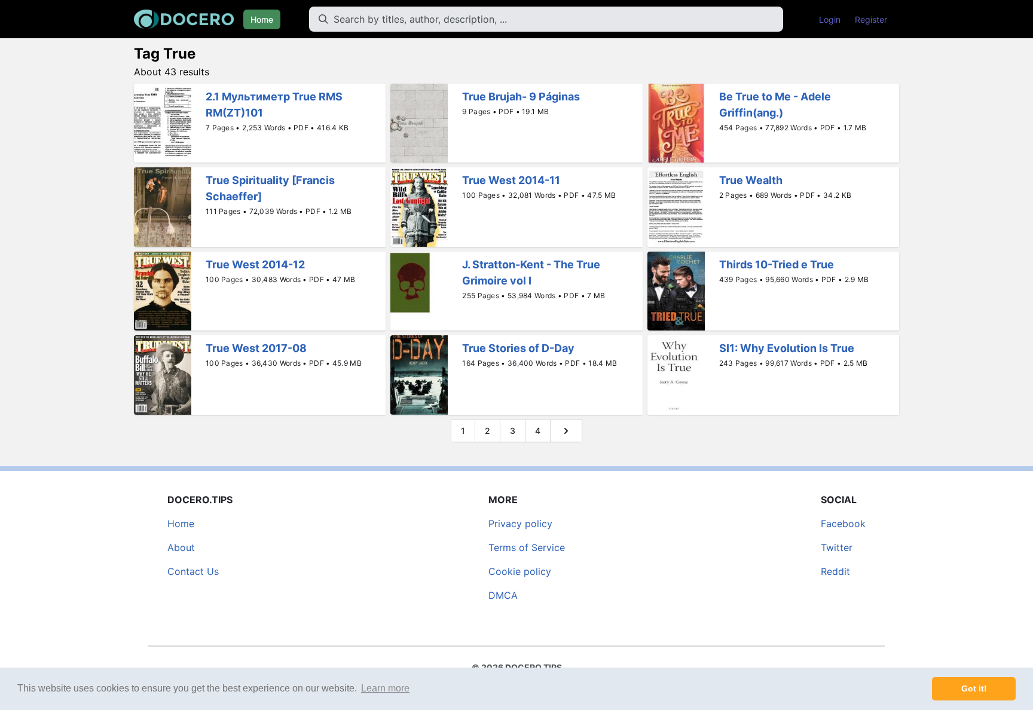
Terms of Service (526, 547)
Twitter (836, 547)
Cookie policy (519, 571)
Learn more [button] (385, 688)
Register (871, 19)
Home (261, 19)
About (181, 547)
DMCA (503, 595)
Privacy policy (520, 524)
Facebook (843, 524)
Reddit (835, 571)
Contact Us (193, 571)
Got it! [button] (974, 688)
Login (830, 19)
